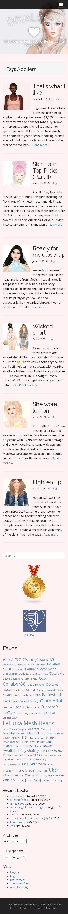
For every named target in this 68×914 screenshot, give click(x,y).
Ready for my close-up (49, 251)
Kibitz (36, 707)
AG (52, 659)
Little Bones (10, 729)
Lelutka (49, 713)
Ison (18, 707)
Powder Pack (21, 746)
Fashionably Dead (15, 701)
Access (44, 659)
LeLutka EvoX (10, 717)
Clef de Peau (31, 678)
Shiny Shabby (28, 750)
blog (58, 98)
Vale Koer (8, 775)
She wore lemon (45, 407)
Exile (37, 695)
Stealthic (57, 751)
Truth (32, 770)
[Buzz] (21, 780)
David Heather (36, 684)
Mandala (46, 729)
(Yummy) (30, 659)
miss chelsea (48, 733)
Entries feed (17, 880)
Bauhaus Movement (40, 669)
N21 (25, 737)
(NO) (18, 660)
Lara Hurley (36, 713)
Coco (43, 678)
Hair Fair (8, 707)
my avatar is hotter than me (27, 818)
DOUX (7, 690)
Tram (51, 764)
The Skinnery (33, 763)
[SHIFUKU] (57, 780)
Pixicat (7, 746)
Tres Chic (21, 770)
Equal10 (7, 695)
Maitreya (33, 729)
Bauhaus (19, 669)
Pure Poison (36, 746)
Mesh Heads (11, 733)
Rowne (48, 746)
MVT (17, 737)
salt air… (15, 814)
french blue (16, 822)
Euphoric (27, 695)
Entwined (50, 690)
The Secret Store (11, 764)
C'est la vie (56, 673)
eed (34, 635)
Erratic (16, 695)
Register (15, 872)
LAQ (26, 713)
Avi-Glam (40, 664)
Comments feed (19, 883)
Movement (8, 737)
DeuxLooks (32, 904)
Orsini (25, 741)
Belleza (23, 673)
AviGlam (53, 664)
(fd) (10, 659)
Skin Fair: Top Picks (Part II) (45, 170)
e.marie (16, 690)
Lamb (19, 713)
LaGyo (9, 713)
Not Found (50, 737)
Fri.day (33, 701)
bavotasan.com (49, 907)
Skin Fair (46, 751)
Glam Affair (52, 701)
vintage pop (17, 803)
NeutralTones (36, 737)
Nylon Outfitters (12, 741)
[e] (29, 780)
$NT (5, 659)
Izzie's (27, 707)
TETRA (37, 755)
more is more (18, 796)
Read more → (42, 145)
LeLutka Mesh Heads (28, 723)
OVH (32, 741)
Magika (22, 729)
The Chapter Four (53, 755)
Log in (13, 876)
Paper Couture (46, 741)
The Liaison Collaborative (15, 759)
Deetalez (52, 685)
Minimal (33, 733)
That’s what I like (49, 89)
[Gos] (37, 780)
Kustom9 (49, 707)
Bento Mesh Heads (39, 674)
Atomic (30, 664)
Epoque (60, 690)
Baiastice (8, 669)
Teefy (28, 755)
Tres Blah (8, 770)
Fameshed (51, 694)
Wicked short (43, 329)
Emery (40, 690)
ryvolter (9, 750)
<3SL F (27, 635)
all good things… (20, 799)
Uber (54, 770)
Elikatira (28, 689)
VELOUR (19, 775)
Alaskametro (9, 664)
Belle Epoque (10, 673)
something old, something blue (29, 807)
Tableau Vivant (13, 755)
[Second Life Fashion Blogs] (34, 584)
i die (12, 825)
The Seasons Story (37, 759)
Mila (23, 733)
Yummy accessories (50, 775)
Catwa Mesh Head (13, 678)
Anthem (22, 664)
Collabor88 (14, 684)
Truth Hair (41, 770)
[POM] (46, 780)
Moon (60, 733)
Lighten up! (48, 482)
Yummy (29, 775)
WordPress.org (19, 887)
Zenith (9, 780)
